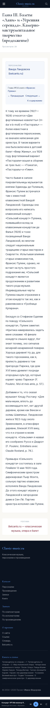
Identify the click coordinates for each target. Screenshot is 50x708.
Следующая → (32, 95)
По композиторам (11, 612)
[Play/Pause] (35, 704)
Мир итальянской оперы (23, 665)
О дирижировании (33, 678)
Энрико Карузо (8, 670)
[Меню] (4, 4)
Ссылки (5, 637)
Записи (5, 594)
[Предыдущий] (30, 704)
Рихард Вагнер (22, 670)
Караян (5, 673)
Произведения (9, 591)
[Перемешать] (46, 704)
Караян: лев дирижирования (21, 673)
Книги (5, 598)
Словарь (6, 641)
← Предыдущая (16, 95)
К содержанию (34, 100)
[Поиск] (46, 3)
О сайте (6, 633)
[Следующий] (41, 704)
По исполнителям (10, 616)
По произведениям (11, 619)
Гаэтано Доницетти (38, 670)
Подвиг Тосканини (25, 675)
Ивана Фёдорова (32, 690)
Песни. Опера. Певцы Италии (33, 667)
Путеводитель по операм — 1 (14, 662)
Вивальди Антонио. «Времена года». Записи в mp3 (14, 705)
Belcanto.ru (7, 644)
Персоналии (8, 587)
